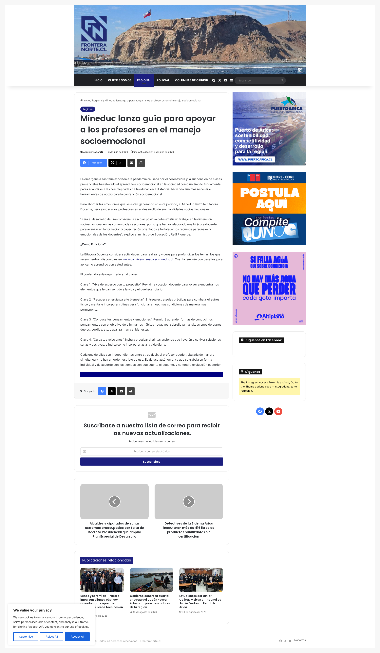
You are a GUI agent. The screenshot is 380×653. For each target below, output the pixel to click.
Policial (163, 80)
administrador (91, 151)
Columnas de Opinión (191, 80)
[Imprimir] (141, 163)
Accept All (77, 636)
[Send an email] (101, 151)
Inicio (98, 80)
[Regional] (190, 39)
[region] (51, 624)
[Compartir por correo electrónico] (131, 163)
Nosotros (300, 640)
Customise (26, 636)
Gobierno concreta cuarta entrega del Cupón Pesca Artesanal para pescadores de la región (150, 601)
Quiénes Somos (119, 80)
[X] (112, 391)
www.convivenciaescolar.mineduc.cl (148, 259)
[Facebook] (102, 391)
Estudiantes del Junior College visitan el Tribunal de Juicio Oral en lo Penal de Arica (200, 601)
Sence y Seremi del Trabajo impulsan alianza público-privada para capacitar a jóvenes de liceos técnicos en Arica (101, 603)
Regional (144, 80)
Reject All (52, 636)
